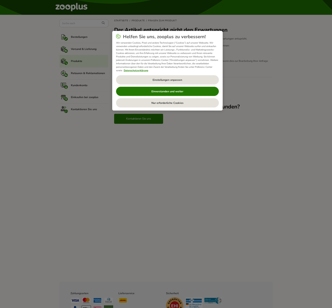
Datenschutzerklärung (136, 70)
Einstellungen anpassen (167, 80)
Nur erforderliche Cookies (167, 103)
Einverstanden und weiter (167, 91)
